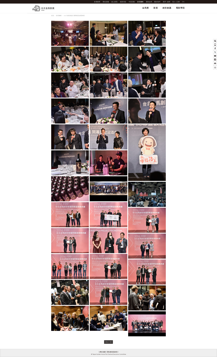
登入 (173, 2)
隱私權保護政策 (112, 352)
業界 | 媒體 (166, 2)
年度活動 (132, 2)
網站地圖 (103, 352)
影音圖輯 (140, 2)
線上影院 (114, 2)
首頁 (52, 15)
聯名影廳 (106, 2)
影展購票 (97, 2)
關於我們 (157, 2)
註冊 (178, 2)
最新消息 (123, 2)
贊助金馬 (149, 2)
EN (183, 2)
